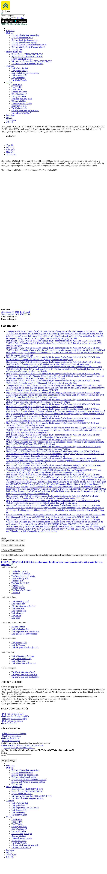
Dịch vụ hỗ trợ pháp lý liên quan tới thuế (28, 47)
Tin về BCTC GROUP (21, 113)
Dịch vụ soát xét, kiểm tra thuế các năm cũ (28, 45)
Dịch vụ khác (17, 49)
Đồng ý (12, 761)
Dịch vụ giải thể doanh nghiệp (23, 42)
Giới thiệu (10, 31)
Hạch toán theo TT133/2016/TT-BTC (27, 56)
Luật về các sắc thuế (19, 68)
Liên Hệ (9, 122)
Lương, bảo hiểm (18, 96)
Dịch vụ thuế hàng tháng (12, 721)
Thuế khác (15, 592)
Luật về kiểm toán (18, 611)
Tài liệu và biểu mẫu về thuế (23, 672)
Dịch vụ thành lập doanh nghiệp (24, 40)
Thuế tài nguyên (18, 588)
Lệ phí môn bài (17, 585)
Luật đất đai (16, 615)
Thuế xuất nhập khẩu (20, 578)
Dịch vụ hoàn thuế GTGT (22, 38)
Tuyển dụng (11, 120)
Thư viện (10, 66)
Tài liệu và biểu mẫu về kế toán (24, 674)
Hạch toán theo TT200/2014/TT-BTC (27, 54)
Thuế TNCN (16, 89)
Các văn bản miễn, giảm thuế (23, 606)
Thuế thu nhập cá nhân (20, 574)
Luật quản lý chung (19, 70)
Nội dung (10, 147)
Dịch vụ (9, 33)
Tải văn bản (11, 154)
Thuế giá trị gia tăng (19, 571)
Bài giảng (10, 115)
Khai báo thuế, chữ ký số (21, 99)
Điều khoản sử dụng (10, 738)
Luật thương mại (18, 645)
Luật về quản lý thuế (19, 601)
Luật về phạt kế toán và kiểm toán (25, 631)
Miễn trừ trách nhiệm (11, 740)
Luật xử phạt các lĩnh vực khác (24, 634)
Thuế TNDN (16, 87)
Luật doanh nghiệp (19, 75)
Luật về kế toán (17, 608)
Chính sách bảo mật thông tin (14, 733)
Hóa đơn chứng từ (19, 94)
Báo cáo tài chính (18, 101)
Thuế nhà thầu (17, 581)
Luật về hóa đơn (18, 604)
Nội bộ (9, 117)
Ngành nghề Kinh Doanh (21, 59)
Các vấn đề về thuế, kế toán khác (25, 110)
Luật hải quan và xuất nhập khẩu (24, 647)
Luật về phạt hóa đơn (20, 629)
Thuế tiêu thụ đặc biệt (20, 583)
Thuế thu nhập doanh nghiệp (23, 576)
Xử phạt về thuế (18, 627)
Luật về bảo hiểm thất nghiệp (23, 663)
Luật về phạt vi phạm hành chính (25, 73)
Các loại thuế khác (19, 92)
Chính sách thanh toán (11, 736)
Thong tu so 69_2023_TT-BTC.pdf (15, 312)
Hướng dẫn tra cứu (14, 52)
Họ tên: (4, 753)
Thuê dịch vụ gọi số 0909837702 (19, 748)
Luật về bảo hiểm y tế (20, 661)
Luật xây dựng (17, 613)
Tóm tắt (9, 145)
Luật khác (15, 618)
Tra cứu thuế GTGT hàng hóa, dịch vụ (27, 63)
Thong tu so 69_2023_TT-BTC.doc (16, 314)
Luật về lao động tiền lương (22, 656)
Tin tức (9, 82)
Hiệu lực (9, 152)
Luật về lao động (18, 78)
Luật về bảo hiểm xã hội (21, 658)
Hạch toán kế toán (18, 106)
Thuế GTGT (16, 85)
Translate (20, 18)
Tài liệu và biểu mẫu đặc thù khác (25, 677)
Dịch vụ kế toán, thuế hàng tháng (25, 35)
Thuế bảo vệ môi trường (21, 590)
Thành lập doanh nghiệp (21, 103)
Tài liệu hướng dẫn (19, 80)
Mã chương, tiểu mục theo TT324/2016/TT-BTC (31, 61)
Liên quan (10, 150)
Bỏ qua (4, 761)
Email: (3, 756)
